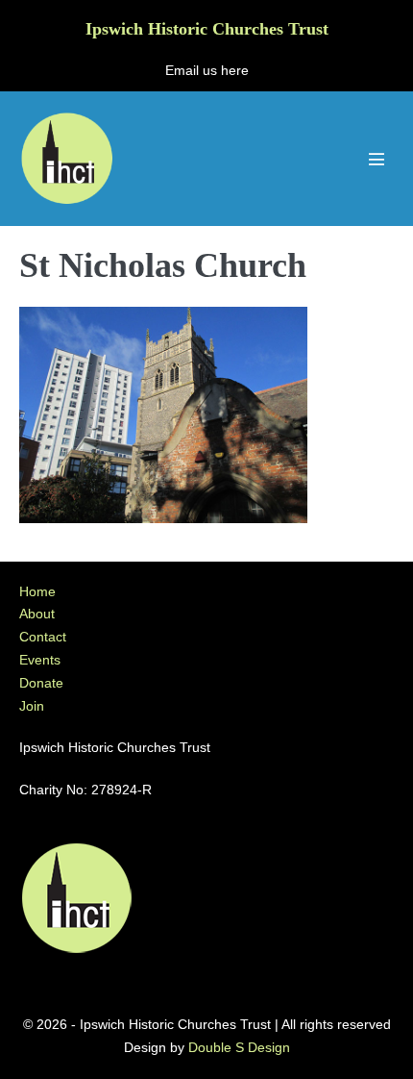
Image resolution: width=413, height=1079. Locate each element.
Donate (41, 682)
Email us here (207, 70)
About (37, 613)
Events (40, 659)
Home (37, 591)
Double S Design (239, 1047)
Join (31, 706)
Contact (42, 636)
